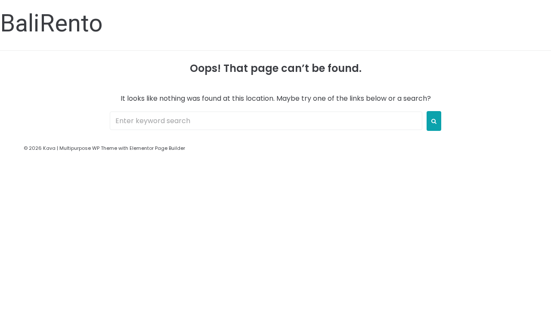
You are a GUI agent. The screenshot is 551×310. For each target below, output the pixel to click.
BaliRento (51, 23)
